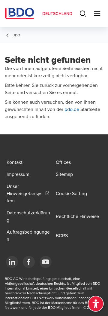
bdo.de (72, 109)
